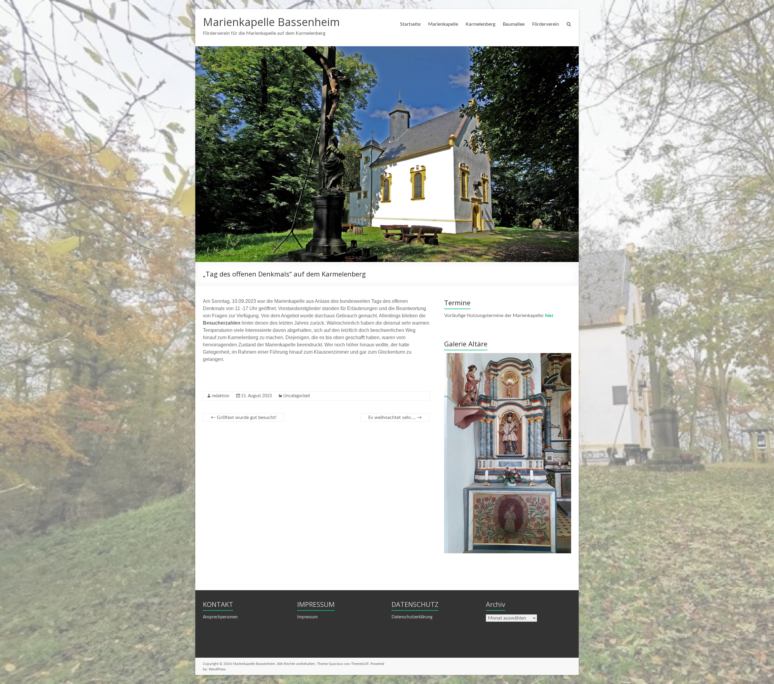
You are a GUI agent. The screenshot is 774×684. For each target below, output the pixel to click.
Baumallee (514, 24)
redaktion (220, 396)
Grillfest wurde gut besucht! (243, 417)
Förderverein (545, 24)
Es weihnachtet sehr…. (395, 417)
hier (549, 315)
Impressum (307, 617)
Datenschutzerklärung (412, 617)
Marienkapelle (443, 24)
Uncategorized (296, 396)
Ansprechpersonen (220, 617)
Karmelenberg (480, 24)
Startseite (410, 24)
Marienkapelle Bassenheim (271, 22)
